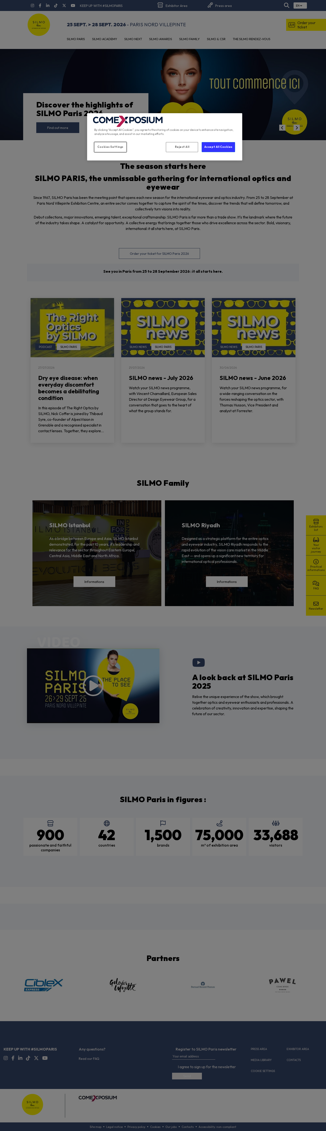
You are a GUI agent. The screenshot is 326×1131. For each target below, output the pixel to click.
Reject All (182, 147)
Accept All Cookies (218, 147)
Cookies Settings (110, 147)
